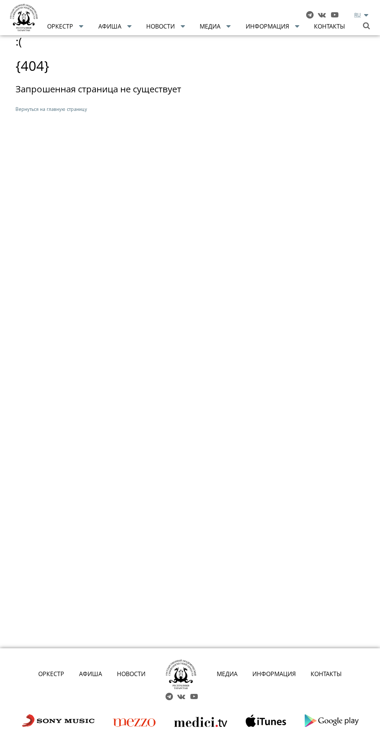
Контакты (329, 26)
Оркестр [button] (60, 26)
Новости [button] (160, 26)
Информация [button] (267, 26)
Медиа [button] (210, 26)
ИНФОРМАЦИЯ (274, 674)
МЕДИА (227, 674)
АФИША (90, 674)
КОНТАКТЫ (326, 674)
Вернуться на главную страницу (51, 109)
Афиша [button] (109, 26)
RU (357, 14)
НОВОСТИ (131, 674)
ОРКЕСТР (51, 674)
